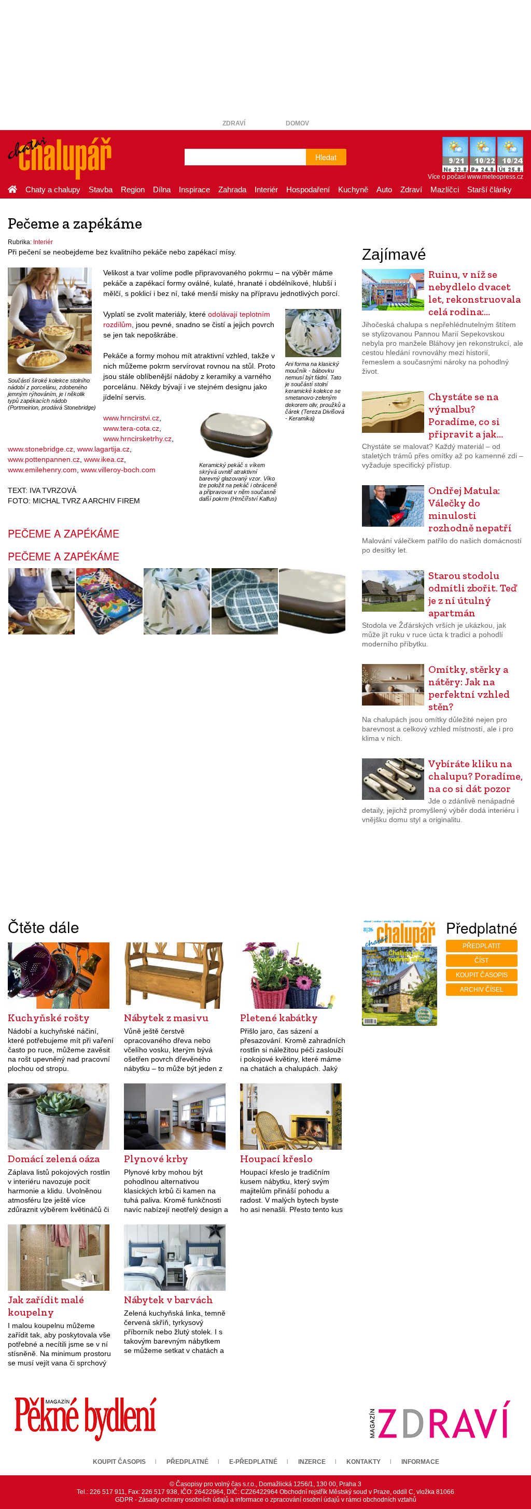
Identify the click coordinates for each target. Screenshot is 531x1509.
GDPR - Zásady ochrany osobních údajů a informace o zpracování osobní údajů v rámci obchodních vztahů (265, 1499)
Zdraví (233, 123)
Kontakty (363, 1461)
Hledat (326, 157)
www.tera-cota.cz (131, 428)
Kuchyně (353, 189)
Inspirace (194, 189)
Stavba (101, 189)
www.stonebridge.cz (40, 449)
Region (133, 189)
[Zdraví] (440, 1418)
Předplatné (187, 1461)
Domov (297, 123)
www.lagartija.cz (103, 449)
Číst (481, 960)
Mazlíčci (444, 189)
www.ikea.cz (104, 459)
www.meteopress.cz (495, 176)
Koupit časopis (482, 975)
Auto (384, 189)
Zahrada (232, 189)
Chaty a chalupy (52, 189)
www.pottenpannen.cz (44, 459)
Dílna (162, 189)
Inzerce (312, 1461)
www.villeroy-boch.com (118, 470)
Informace (420, 1461)
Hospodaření (308, 189)
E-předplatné (253, 1461)
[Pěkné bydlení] (85, 1418)
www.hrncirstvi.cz (131, 418)
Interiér (266, 189)
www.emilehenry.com (42, 470)
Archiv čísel (482, 989)
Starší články (489, 189)
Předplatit (481, 946)
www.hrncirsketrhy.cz (137, 438)
